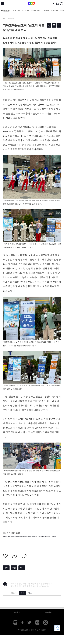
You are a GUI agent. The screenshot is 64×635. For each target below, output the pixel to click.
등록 (22, 593)
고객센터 (16, 612)
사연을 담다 (35, 10)
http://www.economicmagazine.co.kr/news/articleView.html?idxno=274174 (29, 537)
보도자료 (16, 10)
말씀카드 (54, 10)
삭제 (22, 567)
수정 (14, 567)
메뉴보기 (2, 3)
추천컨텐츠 (6, 10)
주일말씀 (25, 10)
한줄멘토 (45, 10)
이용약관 (48, 612)
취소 (30, 593)
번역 (6, 567)
